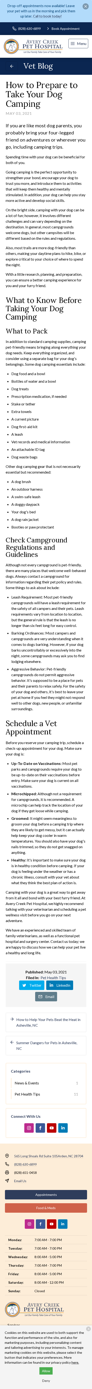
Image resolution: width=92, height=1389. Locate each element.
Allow (46, 1371)
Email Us (20, 1181)
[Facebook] (40, 1128)
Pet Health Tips (53, 977)
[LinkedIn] (63, 1128)
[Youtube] (51, 1128)
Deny (46, 1381)
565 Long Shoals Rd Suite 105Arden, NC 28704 (48, 1156)
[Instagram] (29, 1128)
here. (75, 1362)
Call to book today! (47, 16)
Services (14, 1325)
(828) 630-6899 (25, 1164)
